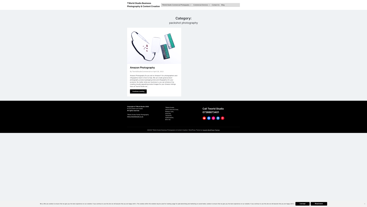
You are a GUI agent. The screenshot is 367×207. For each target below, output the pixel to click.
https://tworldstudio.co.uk (135, 116)
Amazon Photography (142, 67)
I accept (302, 204)
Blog (223, 5)
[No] (365, 204)
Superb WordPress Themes (211, 130)
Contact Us (215, 5)
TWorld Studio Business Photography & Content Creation (143, 5)
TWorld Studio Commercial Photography (175, 5)
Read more (319, 204)
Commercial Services (200, 5)
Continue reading (138, 91)
